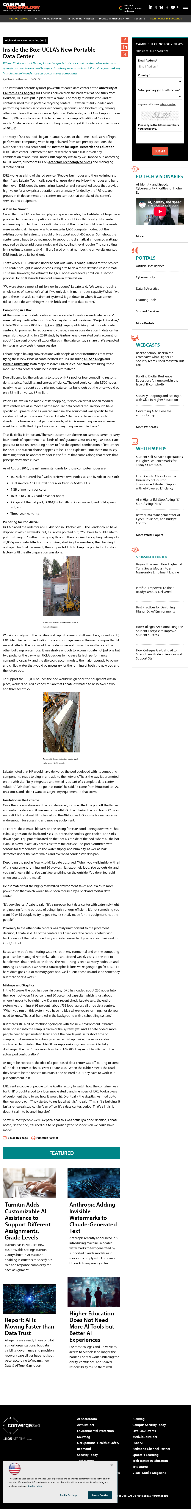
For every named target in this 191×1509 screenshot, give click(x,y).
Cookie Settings (68, 1494)
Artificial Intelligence (150, 266)
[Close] (111, 1465)
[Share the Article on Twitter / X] (125, 54)
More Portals (145, 323)
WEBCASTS (148, 344)
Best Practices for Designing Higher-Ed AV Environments (155, 609)
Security (139, 18)
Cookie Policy (35, 1485)
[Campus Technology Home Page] (21, 7)
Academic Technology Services (70, 162)
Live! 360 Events (144, 1431)
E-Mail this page (18, 1138)
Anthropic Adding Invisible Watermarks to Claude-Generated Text (93, 1217)
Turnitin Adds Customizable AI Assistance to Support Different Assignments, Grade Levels (28, 1221)
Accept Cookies (100, 1495)
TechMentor (85, 1461)
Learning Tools (146, 300)
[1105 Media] (21, 1459)
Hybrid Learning (52, 18)
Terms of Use (118, 1495)
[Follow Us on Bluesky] (161, 7)
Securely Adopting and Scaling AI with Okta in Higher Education (159, 398)
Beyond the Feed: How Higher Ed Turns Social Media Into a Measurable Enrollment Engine (159, 568)
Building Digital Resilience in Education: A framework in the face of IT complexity (157, 380)
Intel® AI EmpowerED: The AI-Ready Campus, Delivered (156, 590)
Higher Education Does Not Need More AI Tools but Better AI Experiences (91, 1326)
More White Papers (149, 535)
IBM (59, 325)
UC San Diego (94, 359)
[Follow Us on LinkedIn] (150, 7)
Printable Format (47, 1138)
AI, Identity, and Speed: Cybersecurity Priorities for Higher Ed (159, 188)
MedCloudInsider (144, 1437)
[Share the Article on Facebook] (125, 40)
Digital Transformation (114, 18)
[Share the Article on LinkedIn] (125, 47)
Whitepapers (151, 448)
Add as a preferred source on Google (133, 8)
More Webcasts (147, 427)
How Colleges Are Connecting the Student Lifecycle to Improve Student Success (159, 631)
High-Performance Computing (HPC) (25, 40)
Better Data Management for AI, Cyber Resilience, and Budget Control (158, 519)
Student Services (147, 311)
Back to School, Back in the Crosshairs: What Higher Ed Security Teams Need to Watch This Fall (160, 359)
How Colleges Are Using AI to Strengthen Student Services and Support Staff (159, 654)
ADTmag (138, 1419)
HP (47, 325)
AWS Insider (85, 1425)
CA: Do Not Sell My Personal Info (148, 1495)
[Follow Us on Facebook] (167, 7)
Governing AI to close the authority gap (153, 413)
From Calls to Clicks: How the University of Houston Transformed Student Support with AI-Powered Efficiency (157, 482)
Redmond (84, 1449)
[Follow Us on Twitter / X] (155, 7)
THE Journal (140, 1466)
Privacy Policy (168, 104)
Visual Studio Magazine (149, 1472)
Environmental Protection (95, 1431)
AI (36, 18)
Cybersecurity (145, 277)
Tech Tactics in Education (150, 1461)
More (139, 236)
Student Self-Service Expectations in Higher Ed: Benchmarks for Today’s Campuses (159, 460)
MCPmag (83, 1437)
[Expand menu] (185, 8)
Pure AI (137, 1443)
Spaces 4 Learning (145, 1455)
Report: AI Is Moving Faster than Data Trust (29, 1326)
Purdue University (16, 364)
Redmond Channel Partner (151, 1449)
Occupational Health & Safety (98, 1443)
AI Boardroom (87, 1419)
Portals (146, 257)
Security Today (87, 1455)
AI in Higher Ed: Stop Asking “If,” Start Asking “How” (157, 501)
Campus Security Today (149, 1425)
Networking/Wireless (81, 18)
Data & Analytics (147, 288)
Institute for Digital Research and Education (83, 147)
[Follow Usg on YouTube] (173, 7)
